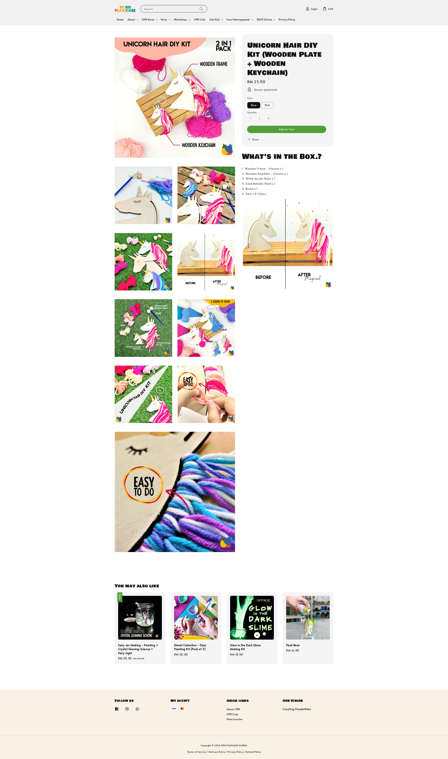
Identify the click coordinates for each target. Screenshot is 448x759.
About (131, 19)
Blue (254, 105)
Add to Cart (287, 129)
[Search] (201, 8)
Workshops (180, 19)
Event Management (238, 19)
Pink (267, 105)
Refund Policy (253, 751)
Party (164, 19)
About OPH (233, 709)
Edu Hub (215, 19)
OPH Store (148, 19)
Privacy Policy (287, 19)
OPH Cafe (199, 19)
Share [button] (255, 139)
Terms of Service (196, 751)
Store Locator (235, 719)
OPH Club (232, 714)
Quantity (252, 112)
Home (120, 19)
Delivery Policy (217, 751)
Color (250, 98)
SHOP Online (264, 19)
